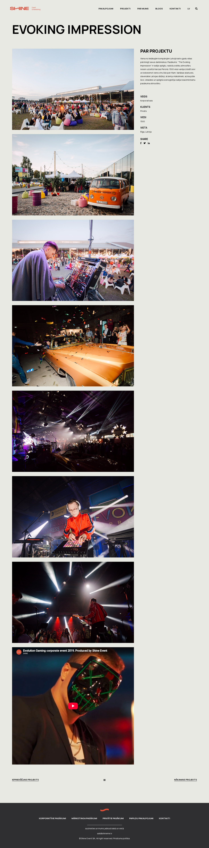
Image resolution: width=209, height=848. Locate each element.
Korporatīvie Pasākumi (52, 818)
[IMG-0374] (73, 89)
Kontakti (164, 818)
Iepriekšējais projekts (25, 779)
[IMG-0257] (73, 345)
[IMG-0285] (73, 431)
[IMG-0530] (73, 602)
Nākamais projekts (185, 779)
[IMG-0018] (73, 174)
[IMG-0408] (73, 260)
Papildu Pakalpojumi (141, 818)
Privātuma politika (121, 838)
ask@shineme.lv (104, 833)
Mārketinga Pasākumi (84, 818)
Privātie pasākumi (113, 818)
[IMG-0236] (73, 516)
